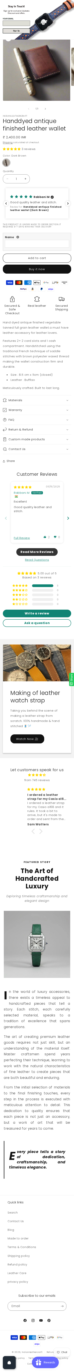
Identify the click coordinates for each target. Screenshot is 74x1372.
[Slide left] (28, 109)
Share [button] (11, 461)
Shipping (8, 142)
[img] (23, 487)
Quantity (8, 171)
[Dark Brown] (6, 162)
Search (13, 1213)
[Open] (9, 1362)
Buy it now (37, 269)
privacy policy (18, 1282)
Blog (11, 1230)
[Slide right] (45, 109)
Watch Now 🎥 (27, 739)
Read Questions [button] (37, 560)
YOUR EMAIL (8, 19)
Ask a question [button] (37, 623)
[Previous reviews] (6, 203)
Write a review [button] (37, 613)
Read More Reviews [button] (36, 552)
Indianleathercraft (32, 1352)
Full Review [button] (22, 538)
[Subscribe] (62, 1306)
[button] (12, 149)
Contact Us (16, 1221)
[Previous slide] (6, 518)
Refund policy (17, 1264)
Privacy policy (17, 1358)
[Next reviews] (67, 203)
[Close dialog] (72, 2)
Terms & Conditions (22, 1247)
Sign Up (16, 31)
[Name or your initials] (17, 237)
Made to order (18, 1238)
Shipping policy (19, 1256)
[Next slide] (68, 518)
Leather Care (17, 1273)
